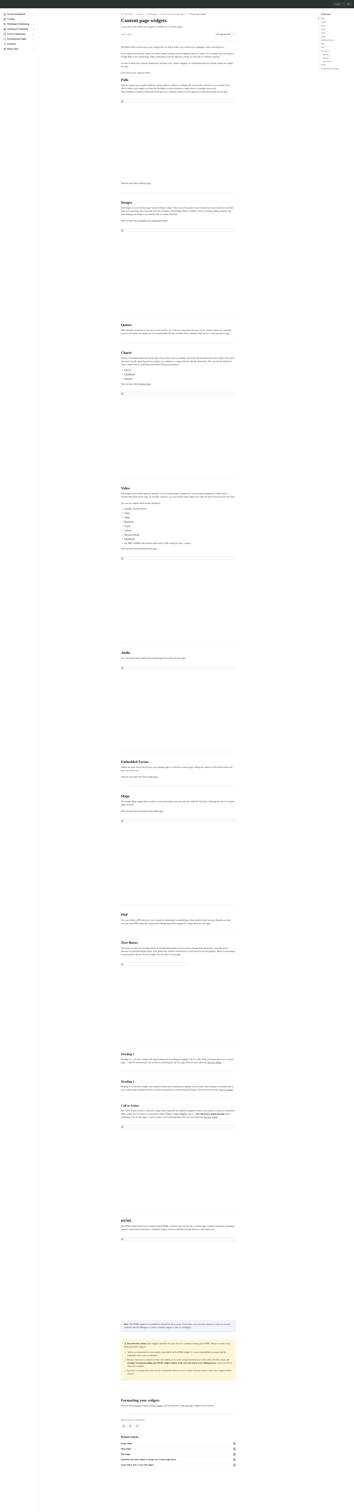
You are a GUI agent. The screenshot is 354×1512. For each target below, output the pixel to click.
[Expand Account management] (33, 14)
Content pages (152, 14)
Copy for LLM (224, 34)
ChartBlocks (129, 374)
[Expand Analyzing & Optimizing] (33, 29)
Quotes (323, 26)
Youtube (128, 509)
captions (159, 1406)
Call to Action (327, 61)
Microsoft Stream (131, 535)
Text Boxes (325, 51)
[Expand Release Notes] (33, 49)
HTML (323, 65)
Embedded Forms (327, 40)
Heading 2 (326, 58)
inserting (143, 221)
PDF (322, 47)
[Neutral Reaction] (130, 1426)
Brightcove (129, 522)
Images (323, 22)
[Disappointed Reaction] (124, 1426)
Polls (323, 18)
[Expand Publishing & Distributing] (33, 24)
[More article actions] (233, 34)
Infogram (128, 378)
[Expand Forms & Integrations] (33, 34)
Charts (323, 29)
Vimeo (127, 513)
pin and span (187, 1406)
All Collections (126, 14)
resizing (137, 1406)
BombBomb (129, 539)
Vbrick (127, 526)
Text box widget (214, 1062)
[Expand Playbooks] (33, 44)
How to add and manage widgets (173, 14)
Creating (139, 14)
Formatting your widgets (330, 69)
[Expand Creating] (33, 19)
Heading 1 (326, 54)
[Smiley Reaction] (137, 1426)
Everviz (127, 370)
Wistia (127, 517)
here (227, 333)
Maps (323, 44)
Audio (323, 36)
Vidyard (127, 530)
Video (323, 33)
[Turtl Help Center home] (2, 4)
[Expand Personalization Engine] (33, 39)
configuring (156, 221)
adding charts (145, 384)
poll (148, 183)
